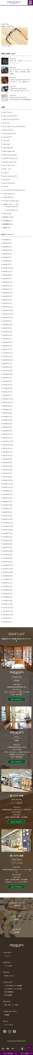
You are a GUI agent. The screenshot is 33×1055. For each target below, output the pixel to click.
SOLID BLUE (7, 183)
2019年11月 (6, 526)
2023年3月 (6, 385)
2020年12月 (6, 480)
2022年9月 (6, 406)
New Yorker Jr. (8, 165)
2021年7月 (6, 455)
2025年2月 (6, 303)
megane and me (8, 162)
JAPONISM (6, 148)
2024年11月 (6, 314)
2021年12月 (6, 438)
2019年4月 (6, 551)
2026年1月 (6, 264)
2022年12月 (6, 395)
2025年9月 (6, 278)
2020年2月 (6, 516)
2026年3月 (6, 257)
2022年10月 (6, 402)
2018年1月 (6, 604)
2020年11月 (6, 484)
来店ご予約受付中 (16, 699)
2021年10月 (6, 445)
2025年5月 (6, 293)
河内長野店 (6, 220)
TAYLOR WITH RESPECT (12, 190)
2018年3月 (6, 597)
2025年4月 (6, 296)
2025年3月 (6, 300)
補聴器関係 (6, 224)
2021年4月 (6, 466)
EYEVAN (6, 137)
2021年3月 (6, 470)
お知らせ (5, 213)
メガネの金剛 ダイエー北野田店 (13, 985)
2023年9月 (6, 363)
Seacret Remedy (8, 176)
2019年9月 (6, 533)
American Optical (9, 116)
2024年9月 (6, 321)
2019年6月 (6, 544)
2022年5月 (6, 420)
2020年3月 (6, 512)
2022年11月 (6, 399)
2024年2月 (6, 346)
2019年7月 (6, 540)
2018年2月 (6, 600)
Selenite (5, 179)
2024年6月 (6, 332)
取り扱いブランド (9, 976)
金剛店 (5, 228)
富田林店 (5, 217)
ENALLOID (7, 130)
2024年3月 (6, 342)
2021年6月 (6, 459)
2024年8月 (6, 324)
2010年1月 (6, 622)
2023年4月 (6, 381)
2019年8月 (6, 537)
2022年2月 (6, 431)
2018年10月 (6, 572)
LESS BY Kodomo (9, 158)
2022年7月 (6, 413)
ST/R (4, 187)
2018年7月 (6, 583)
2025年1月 (6, 307)
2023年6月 (6, 374)
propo (5, 172)
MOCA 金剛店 (8, 995)
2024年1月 (6, 349)
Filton (5, 144)
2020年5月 (6, 505)
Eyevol (5, 141)
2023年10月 (6, 360)
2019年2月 (6, 558)
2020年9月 (6, 491)
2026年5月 (6, 250)
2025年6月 (6, 289)
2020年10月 (6, 487)
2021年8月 (6, 452)
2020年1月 (6, 519)
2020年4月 (6, 508)
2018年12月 (6, 565)
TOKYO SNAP (8, 194)
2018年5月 (6, 590)
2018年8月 (6, 579)
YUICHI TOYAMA (9, 201)
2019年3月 (6, 554)
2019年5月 (6, 547)
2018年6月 (6, 586)
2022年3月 (6, 427)
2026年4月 (6, 254)
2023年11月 (6, 356)
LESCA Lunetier (8, 155)
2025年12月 (6, 268)
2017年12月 (6, 608)
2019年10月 (6, 530)
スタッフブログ (8, 1025)
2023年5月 (6, 378)
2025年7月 (6, 286)
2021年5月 (6, 462)
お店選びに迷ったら (9, 204)
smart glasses (11, 210)
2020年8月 (6, 494)
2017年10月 (6, 615)
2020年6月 (6, 501)
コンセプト (7, 956)
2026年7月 (6, 243)
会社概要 (6, 1015)
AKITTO (6, 112)
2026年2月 (6, 261)
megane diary (11, 206)
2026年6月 (6, 247)
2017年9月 (6, 618)
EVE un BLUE (8, 133)
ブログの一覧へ (6, 46)
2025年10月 (6, 275)
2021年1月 (6, 477)
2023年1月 (6, 392)
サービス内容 (8, 966)
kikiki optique (7, 151)
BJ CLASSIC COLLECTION (12, 126)
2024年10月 (6, 317)
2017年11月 (6, 611)
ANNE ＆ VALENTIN (10, 119)
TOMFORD (7, 197)
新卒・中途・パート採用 (11, 1005)
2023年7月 (6, 370)
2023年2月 (6, 388)
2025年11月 (6, 271)
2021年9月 (6, 448)
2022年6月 (6, 416)
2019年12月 (6, 523)
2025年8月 (6, 282)
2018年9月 (6, 576)
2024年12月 (6, 310)
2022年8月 (6, 409)
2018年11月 (6, 569)
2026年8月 (6, 240)
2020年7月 (6, 498)
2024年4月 (6, 339)
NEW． (5, 169)
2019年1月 (6, 562)
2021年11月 (6, 441)
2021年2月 (6, 473)
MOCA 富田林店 (8, 992)
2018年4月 (6, 593)
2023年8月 (6, 367)
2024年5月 (6, 335)
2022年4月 (6, 424)
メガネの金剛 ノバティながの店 (13, 989)
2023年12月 (6, 353)
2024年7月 (6, 328)
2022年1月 (6, 434)
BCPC (5, 123)
